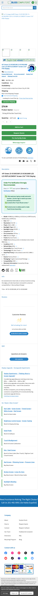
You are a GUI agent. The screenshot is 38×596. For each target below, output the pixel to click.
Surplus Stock (23, 520)
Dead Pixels (8, 431)
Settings (5, 593)
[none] (19, 30)
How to (6, 524)
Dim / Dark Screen (10, 450)
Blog (20, 539)
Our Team (7, 532)
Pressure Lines (30, 462)
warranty (12, 265)
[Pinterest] (34, 161)
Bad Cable (7, 409)
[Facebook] (19, 161)
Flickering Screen (18, 462)
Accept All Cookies (26, 593)
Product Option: (10, 110)
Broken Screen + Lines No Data (14, 472)
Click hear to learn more (11, 396)
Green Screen (16, 409)
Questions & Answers (19, 354)
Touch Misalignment (10, 440)
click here (30, 158)
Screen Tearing (27, 421)
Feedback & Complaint (26, 532)
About (6, 520)
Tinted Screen (26, 409)
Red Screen (17, 411)
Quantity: (14, 118)
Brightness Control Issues (12, 421)
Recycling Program (10, 539)
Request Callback (24, 528)
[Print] (27, 161)
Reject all (14, 593)
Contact (6, 528)
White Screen (8, 411)
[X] (31, 161)
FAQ (20, 536)
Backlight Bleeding (10, 482)
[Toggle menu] (2, 2)
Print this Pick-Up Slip (26, 98)
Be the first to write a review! (19, 333)
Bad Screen (7, 462)
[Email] (23, 161)
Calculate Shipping (9, 102)
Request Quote (23, 524)
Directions (7, 536)
